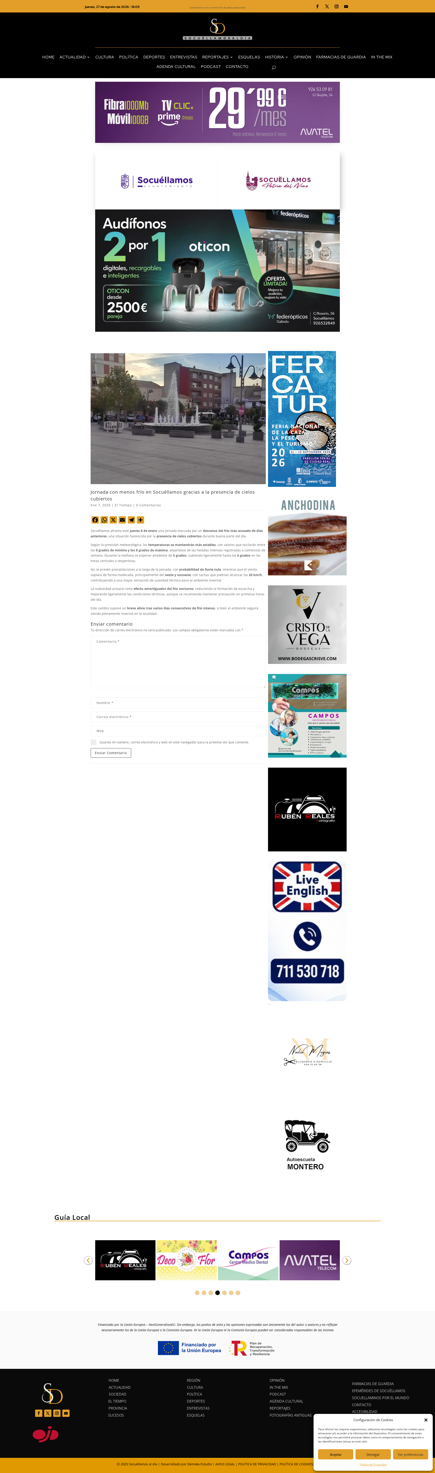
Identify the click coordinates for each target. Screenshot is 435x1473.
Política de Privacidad (373, 1464)
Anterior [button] (88, 1260)
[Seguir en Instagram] (337, 6)
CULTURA (104, 57)
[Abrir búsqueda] (266, 68)
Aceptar (336, 1454)
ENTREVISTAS (183, 57)
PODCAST (211, 66)
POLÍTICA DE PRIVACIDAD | (259, 1464)
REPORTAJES (215, 57)
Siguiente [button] (347, 1260)
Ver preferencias (410, 1454)
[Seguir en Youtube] (346, 6)
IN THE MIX (382, 57)
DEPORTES (154, 57)
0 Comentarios (148, 505)
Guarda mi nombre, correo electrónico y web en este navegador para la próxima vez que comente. (174, 742)
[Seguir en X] (327, 6)
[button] (426, 1420)
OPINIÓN (302, 57)
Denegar (373, 1454)
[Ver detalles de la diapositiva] (125, 1260)
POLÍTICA (128, 57)
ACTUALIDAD (73, 57)
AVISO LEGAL (225, 1464)
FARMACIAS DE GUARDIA (341, 57)
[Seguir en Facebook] (317, 6)
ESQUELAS (249, 57)
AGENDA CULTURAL (176, 66)
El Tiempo (123, 505)
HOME (48, 57)
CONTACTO (237, 66)
